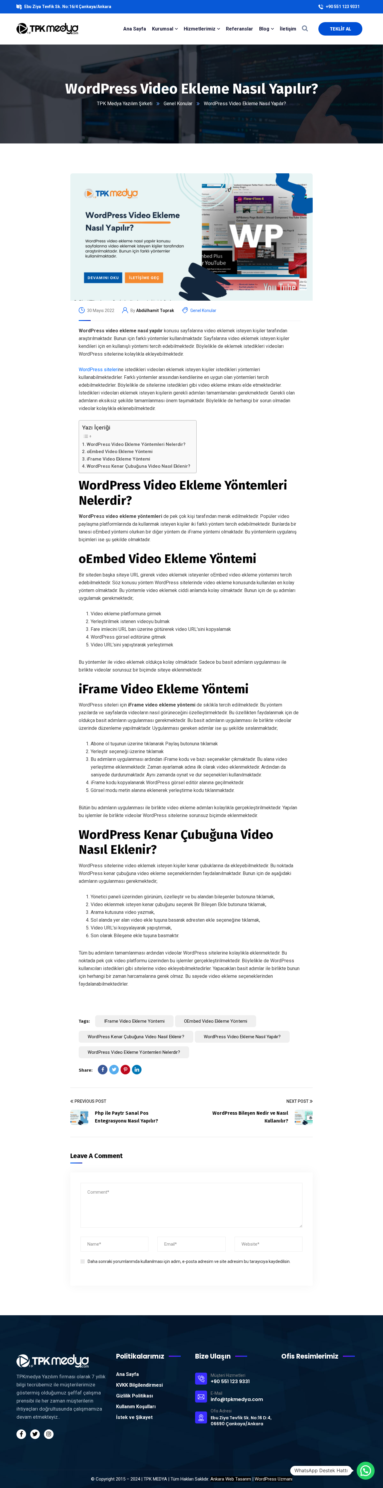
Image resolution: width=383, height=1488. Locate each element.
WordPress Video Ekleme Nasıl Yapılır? (242, 1036)
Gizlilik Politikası (134, 1396)
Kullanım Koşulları (136, 1406)
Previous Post (90, 1101)
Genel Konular (178, 103)
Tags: (84, 1021)
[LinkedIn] (137, 1069)
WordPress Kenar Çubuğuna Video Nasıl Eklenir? (138, 466)
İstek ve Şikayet (134, 1417)
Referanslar (239, 29)
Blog (264, 29)
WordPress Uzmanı (273, 1479)
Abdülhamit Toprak (155, 310)
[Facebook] (102, 1069)
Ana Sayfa (127, 1374)
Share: (85, 1070)
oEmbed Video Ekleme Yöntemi (120, 451)
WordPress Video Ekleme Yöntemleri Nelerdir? (136, 444)
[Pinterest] (125, 1069)
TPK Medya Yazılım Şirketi (124, 103)
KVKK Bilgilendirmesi (139, 1385)
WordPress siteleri (98, 369)
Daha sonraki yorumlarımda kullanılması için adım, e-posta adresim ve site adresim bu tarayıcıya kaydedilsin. (189, 1261)
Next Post (297, 1101)
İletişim (288, 29)
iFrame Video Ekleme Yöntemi (118, 459)
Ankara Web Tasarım (230, 1479)
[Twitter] (114, 1069)
